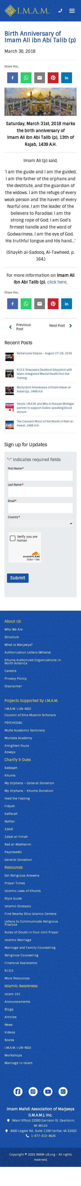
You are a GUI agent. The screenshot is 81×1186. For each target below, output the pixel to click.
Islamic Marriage (17, 939)
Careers (10, 670)
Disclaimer (13, 686)
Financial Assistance (20, 962)
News (8, 1024)
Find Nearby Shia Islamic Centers (30, 913)
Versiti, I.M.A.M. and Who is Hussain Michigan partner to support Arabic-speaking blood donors (45, 408)
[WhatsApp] (63, 1091)
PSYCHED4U (13, 722)
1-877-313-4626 (43, 1136)
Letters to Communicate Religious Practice (31, 923)
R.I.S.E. (9, 970)
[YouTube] (48, 1091)
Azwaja (9, 752)
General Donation (18, 859)
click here (56, 282)
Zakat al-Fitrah (16, 836)
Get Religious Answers (21, 875)
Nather (9, 821)
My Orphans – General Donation (29, 783)
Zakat (8, 829)
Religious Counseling (21, 955)
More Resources (17, 978)
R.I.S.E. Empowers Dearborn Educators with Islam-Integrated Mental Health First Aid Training (44, 374)
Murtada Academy (18, 738)
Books (9, 1040)
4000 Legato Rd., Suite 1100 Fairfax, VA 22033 (43, 1131)
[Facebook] (18, 1091)
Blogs (9, 1009)
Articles (10, 1017)
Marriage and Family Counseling (30, 947)
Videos (9, 1032)
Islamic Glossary (17, 906)
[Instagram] (33, 1091)
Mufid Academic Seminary (24, 730)
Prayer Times (14, 883)
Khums (10, 775)
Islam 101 (12, 994)
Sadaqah (10, 767)
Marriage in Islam (18, 1063)
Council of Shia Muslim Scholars (30, 715)
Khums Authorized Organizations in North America (32, 661)
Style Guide (13, 898)
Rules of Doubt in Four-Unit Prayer (31, 932)
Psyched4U (13, 852)
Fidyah (9, 806)
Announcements (17, 1001)
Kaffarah (11, 813)
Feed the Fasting (17, 798)
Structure (11, 637)
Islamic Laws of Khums (22, 890)
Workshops (13, 1055)
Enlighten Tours (16, 745)
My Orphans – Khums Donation (28, 790)
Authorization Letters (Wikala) (27, 652)
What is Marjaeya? (18, 644)
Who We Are (13, 629)
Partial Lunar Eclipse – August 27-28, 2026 (44, 353)
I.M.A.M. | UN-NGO (17, 708)
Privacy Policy (15, 678)
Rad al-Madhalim (17, 844)
